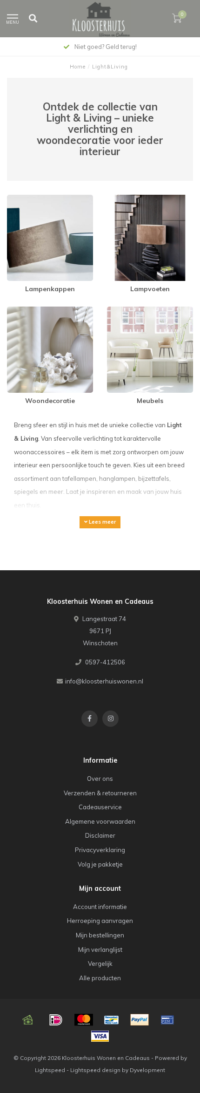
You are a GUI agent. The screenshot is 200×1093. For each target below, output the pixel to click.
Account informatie (100, 906)
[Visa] (100, 1036)
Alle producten (100, 978)
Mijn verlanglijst (100, 949)
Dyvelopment (147, 1069)
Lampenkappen (29, 199)
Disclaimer (100, 835)
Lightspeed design (95, 1069)
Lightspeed (50, 1069)
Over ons (100, 778)
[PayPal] (139, 1020)
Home (78, 66)
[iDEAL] (55, 1020)
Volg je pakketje (100, 864)
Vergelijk (100, 963)
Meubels (119, 310)
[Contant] (28, 1020)
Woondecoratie (29, 310)
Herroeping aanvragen (100, 920)
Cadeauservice (100, 807)
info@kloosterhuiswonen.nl (104, 681)
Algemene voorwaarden (100, 821)
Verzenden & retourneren (100, 793)
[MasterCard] (83, 1020)
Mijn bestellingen (100, 935)
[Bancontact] (111, 1020)
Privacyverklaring (100, 850)
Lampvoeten (125, 199)
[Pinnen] (167, 1020)
